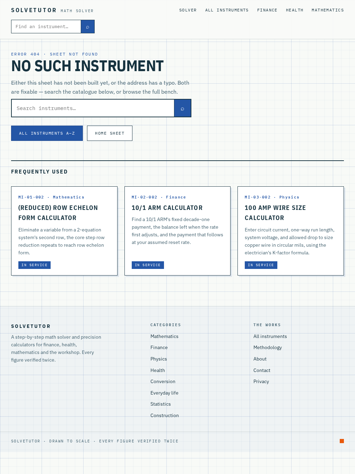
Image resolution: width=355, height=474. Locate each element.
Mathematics (328, 9)
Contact (261, 370)
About (260, 359)
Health (295, 9)
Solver (188, 9)
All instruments (227, 9)
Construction (164, 415)
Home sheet (109, 133)
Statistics (160, 404)
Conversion (162, 381)
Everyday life (164, 393)
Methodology (267, 347)
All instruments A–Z (47, 133)
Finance (267, 9)
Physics (158, 359)
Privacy (261, 381)
